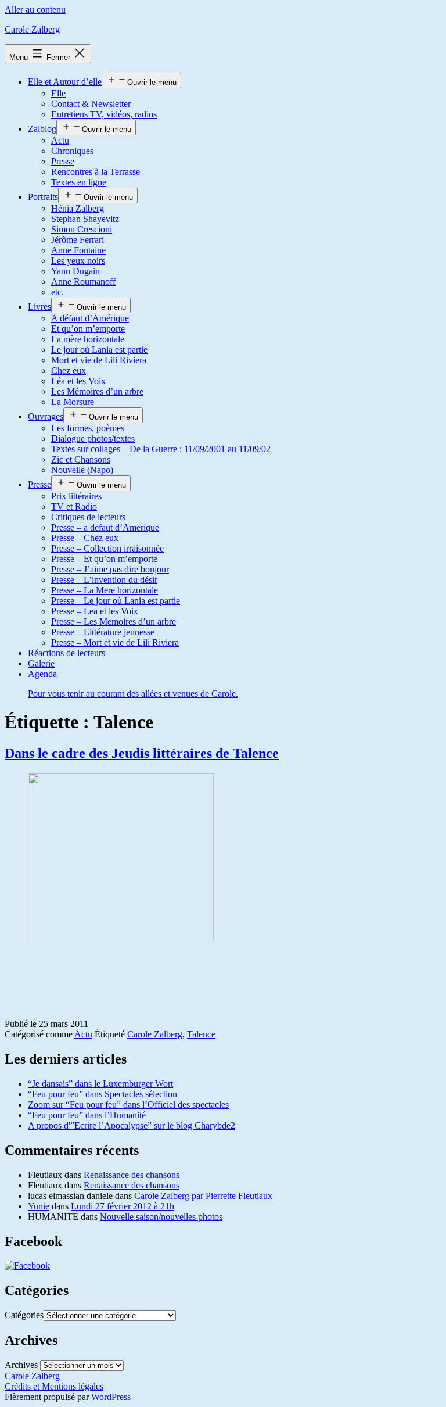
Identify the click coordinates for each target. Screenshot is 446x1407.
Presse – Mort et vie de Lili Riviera (115, 642)
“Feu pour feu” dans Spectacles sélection (102, 1094)
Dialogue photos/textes (93, 438)
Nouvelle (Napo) (82, 470)
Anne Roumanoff (83, 282)
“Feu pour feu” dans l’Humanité (87, 1115)
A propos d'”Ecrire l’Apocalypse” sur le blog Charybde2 (131, 1125)
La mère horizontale (87, 339)
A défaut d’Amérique (90, 318)
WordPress (111, 1397)
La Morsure (72, 402)
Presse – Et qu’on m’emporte (104, 559)
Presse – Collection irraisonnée (107, 548)
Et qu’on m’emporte (88, 329)
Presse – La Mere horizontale (104, 590)
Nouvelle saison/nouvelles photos (161, 1217)
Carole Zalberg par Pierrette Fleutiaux (203, 1196)
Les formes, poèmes (87, 428)
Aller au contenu (35, 10)
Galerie (41, 663)
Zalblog (42, 129)
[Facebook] (27, 1265)
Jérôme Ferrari (77, 240)
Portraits (43, 197)
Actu (60, 140)
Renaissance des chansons (131, 1175)
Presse (62, 161)
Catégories (24, 1315)
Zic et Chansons (80, 459)
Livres (39, 307)
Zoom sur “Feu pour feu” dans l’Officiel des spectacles (128, 1104)
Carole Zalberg (32, 29)
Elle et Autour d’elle (65, 82)
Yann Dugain (75, 271)
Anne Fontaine (78, 250)
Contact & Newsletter (91, 104)
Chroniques (72, 151)
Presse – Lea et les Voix (94, 611)
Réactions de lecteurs (66, 653)
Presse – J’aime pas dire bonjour (110, 569)
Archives (21, 1365)
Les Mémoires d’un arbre (97, 391)
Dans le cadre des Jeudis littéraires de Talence (142, 753)
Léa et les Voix (78, 381)
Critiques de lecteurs (88, 517)
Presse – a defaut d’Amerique (105, 527)
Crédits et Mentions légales (54, 1386)
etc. (57, 292)
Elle (58, 93)
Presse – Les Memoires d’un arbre (113, 621)
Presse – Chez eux (84, 538)
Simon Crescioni (81, 229)
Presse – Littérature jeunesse (102, 632)
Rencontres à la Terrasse (95, 172)
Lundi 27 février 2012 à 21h (122, 1206)
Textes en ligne (78, 182)
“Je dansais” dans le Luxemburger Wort (100, 1084)
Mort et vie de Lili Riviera (98, 360)
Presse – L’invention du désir (104, 580)
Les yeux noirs (78, 261)
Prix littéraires (76, 496)
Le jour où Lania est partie (99, 350)
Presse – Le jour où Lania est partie (115, 601)
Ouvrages (45, 416)
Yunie (38, 1206)
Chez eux (68, 370)
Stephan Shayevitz (85, 219)
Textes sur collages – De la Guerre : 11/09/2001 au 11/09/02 (161, 449)
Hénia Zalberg (77, 208)
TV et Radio (74, 506)
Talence (201, 1034)
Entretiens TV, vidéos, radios (104, 114)
